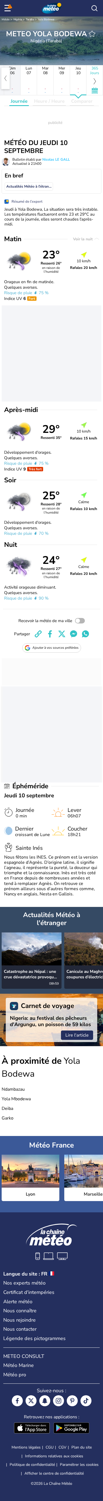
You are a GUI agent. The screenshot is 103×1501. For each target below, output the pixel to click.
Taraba (30, 19)
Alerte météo (17, 1301)
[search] (94, 8)
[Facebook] (17, 1400)
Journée (19, 101)
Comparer (82, 101)
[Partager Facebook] (50, 633)
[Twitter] (31, 1400)
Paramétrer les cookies (79, 1465)
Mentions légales (26, 1447)
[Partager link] (38, 633)
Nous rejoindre (19, 1320)
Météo (6, 19)
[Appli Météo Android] (71, 1428)
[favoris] (92, 34)
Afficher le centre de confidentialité (54, 1473)
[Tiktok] (85, 1400)
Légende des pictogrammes (34, 1338)
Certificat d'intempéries (28, 1292)
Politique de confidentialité (32, 1464)
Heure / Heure (49, 101)
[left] (5, 78)
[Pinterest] (72, 1400)
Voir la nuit (83, 239)
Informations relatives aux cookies (54, 1456)
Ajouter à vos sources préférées (55, 647)
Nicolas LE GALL (56, 159)
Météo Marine (18, 1365)
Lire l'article (77, 1035)
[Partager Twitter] (61, 633)
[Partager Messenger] (73, 633)
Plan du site (81, 1447)
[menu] (8, 8)
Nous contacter (20, 1329)
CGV (62, 1447)
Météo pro (14, 1374)
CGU (50, 1447)
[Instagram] (58, 1400)
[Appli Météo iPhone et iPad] (32, 1428)
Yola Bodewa (46, 19)
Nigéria (17, 19)
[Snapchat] (44, 1400)
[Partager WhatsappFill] (85, 633)
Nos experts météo (24, 1283)
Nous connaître (20, 1310)
